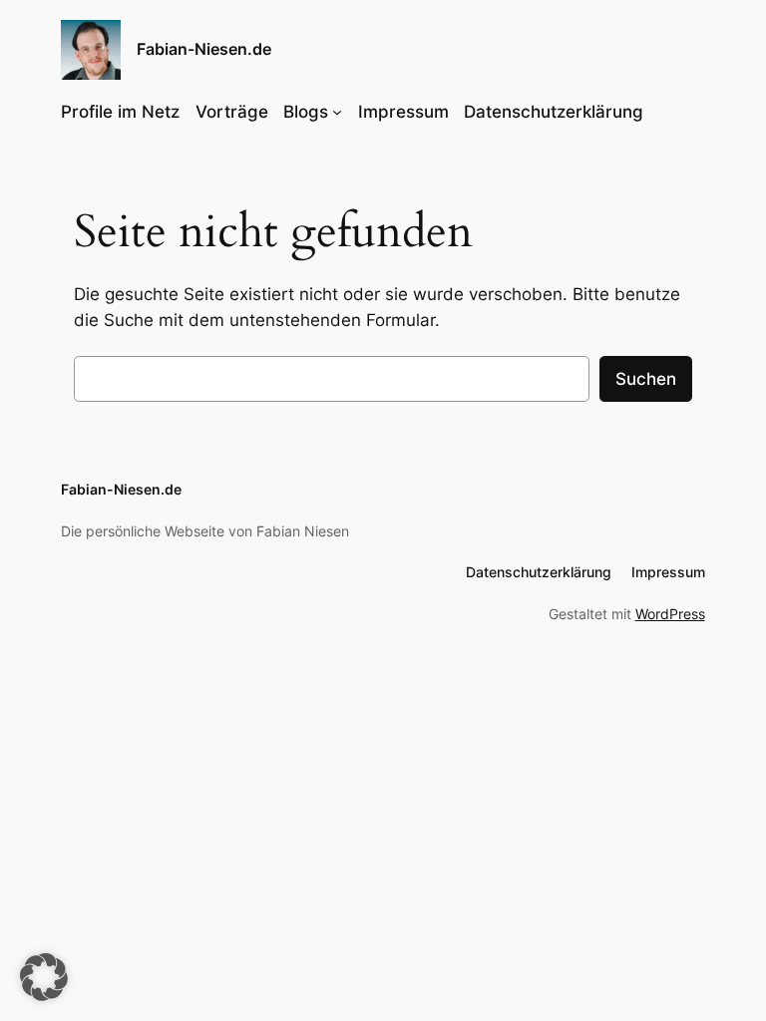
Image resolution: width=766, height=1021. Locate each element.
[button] (44, 977)
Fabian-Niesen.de (204, 49)
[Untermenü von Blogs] (337, 112)
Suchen (645, 379)
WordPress (670, 613)
